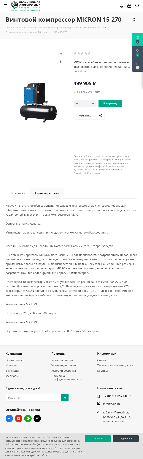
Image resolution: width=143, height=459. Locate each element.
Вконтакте (9, 418)
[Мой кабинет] (129, 6)
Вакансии (12, 370)
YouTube (18, 418)
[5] (89, 53)
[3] (82, 53)
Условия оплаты (62, 360)
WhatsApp (28, 418)
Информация (107, 353)
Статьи (102, 360)
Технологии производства (115, 365)
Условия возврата (63, 370)
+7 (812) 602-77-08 (115, 396)
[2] (79, 53)
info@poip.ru (111, 404)
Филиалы (12, 376)
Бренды (102, 370)
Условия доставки (63, 365)
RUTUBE (37, 418)
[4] (86, 53)
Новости (11, 365)
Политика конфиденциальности (66, 377)
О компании (14, 360)
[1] (75, 53)
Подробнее (126, 438)
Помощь (58, 353)
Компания (14, 353)
